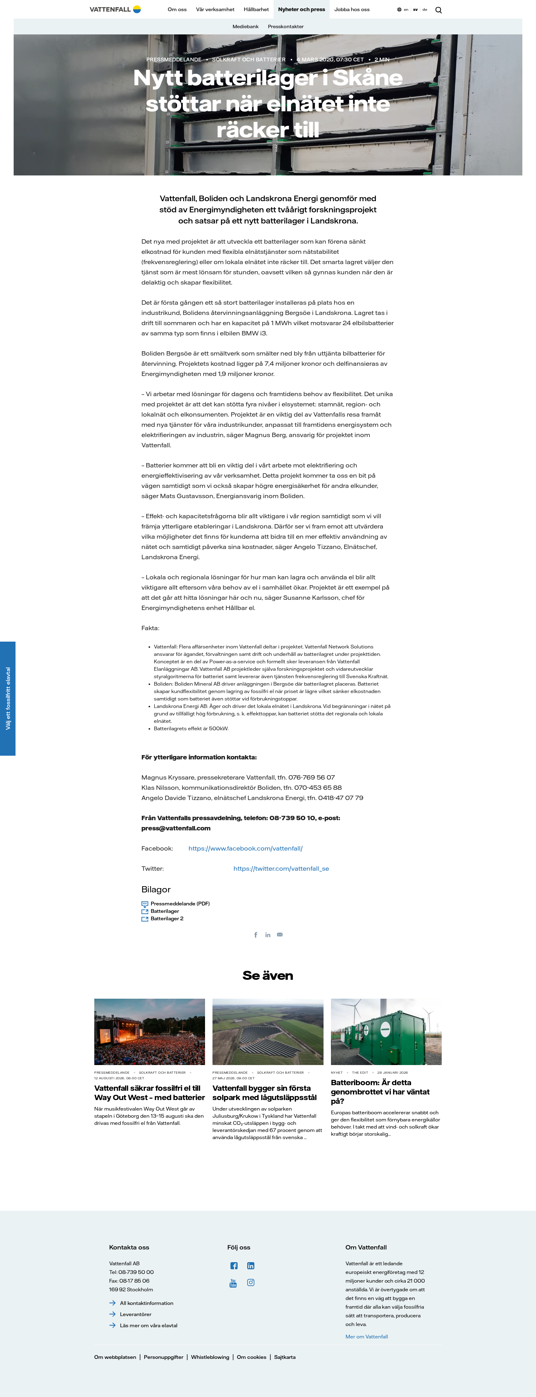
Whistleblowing (210, 1357)
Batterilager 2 (167, 918)
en (406, 9)
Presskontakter (286, 26)
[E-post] (280, 934)
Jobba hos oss (352, 9)
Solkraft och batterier (249, 59)
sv (415, 9)
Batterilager (165, 911)
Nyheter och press (301, 9)
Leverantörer (135, 1314)
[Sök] (438, 9)
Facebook (234, 1266)
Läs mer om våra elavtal (148, 1325)
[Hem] (115, 9)
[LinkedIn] (268, 934)
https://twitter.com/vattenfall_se (281, 868)
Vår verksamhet (215, 9)
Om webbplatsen (115, 1357)
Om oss (177, 9)
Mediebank (246, 26)
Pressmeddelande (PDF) (180, 903)
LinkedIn (251, 1266)
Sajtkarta (285, 1357)
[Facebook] (256, 934)
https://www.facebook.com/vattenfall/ (246, 848)
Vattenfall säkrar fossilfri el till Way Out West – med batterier (149, 1092)
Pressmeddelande (174, 59)
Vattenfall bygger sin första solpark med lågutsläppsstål (264, 1092)
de (424, 9)
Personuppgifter (163, 1357)
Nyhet (337, 1073)
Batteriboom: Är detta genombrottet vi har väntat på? (380, 1092)
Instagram (251, 1282)
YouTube (234, 1282)
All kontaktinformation (146, 1303)
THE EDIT (360, 1073)
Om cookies (251, 1357)
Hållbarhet (256, 9)
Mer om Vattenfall (367, 1336)
